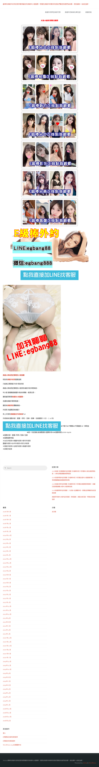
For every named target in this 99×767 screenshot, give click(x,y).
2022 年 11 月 (7, 563)
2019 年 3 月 (7, 697)
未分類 (54, 511)
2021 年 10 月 (7, 614)
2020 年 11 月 (7, 642)
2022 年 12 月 (7, 559)
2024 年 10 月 (7, 535)
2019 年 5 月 (7, 689)
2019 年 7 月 (7, 681)
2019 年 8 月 (7, 677)
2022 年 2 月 (7, 598)
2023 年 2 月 (7, 551)
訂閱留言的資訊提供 (9, 741)
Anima (85, 763)
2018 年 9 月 (7, 720)
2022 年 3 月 (7, 594)
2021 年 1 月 (6, 634)
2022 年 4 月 (7, 590)
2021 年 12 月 (7, 606)
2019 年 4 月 (7, 693)
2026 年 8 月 (7, 511)
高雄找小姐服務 (17, 397)
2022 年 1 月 (7, 602)
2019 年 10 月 (7, 669)
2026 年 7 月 (7, 515)
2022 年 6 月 (7, 583)
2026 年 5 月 (7, 523)
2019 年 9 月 (7, 673)
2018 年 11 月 (7, 713)
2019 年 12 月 (7, 661)
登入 (4, 733)
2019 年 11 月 (7, 665)
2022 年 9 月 (7, 571)
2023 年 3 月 (7, 547)
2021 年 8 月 (7, 622)
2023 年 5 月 (7, 539)
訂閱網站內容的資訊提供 (10, 737)
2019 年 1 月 (6, 705)
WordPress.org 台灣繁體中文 (12, 745)
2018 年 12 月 (7, 709)
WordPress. (92, 763)
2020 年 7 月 (7, 657)
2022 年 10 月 (7, 567)
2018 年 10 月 (7, 717)
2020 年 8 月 (7, 653)
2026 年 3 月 (7, 531)
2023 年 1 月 (7, 555)
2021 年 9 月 (7, 618)
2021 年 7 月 (7, 626)
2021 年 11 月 (7, 610)
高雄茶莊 (10, 405)
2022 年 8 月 (7, 575)
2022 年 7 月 (7, 579)
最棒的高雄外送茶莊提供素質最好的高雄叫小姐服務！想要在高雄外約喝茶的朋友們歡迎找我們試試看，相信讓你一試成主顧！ (46, 4)
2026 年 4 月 (7, 527)
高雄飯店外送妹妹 (17, 414)
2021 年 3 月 (7, 630)
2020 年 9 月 (7, 650)
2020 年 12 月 (7, 638)
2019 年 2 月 (7, 701)
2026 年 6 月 (7, 519)
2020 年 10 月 (7, 646)
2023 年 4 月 (7, 543)
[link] (95, 12)
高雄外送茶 (11, 379)
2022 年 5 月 (7, 586)
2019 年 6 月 (7, 685)
